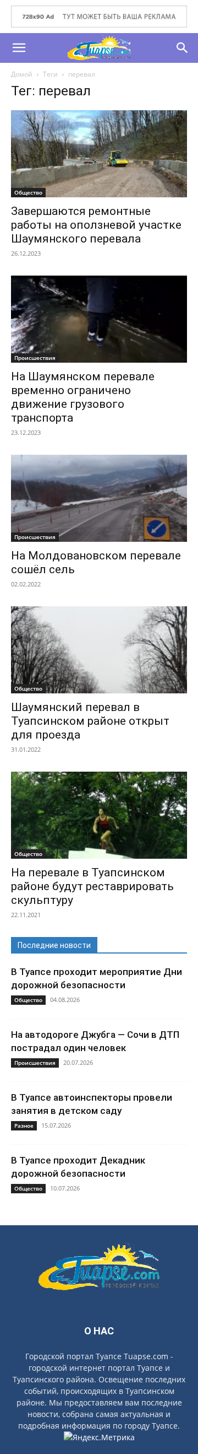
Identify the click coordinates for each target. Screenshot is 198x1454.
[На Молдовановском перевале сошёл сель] (99, 498)
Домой (21, 74)
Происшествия (35, 358)
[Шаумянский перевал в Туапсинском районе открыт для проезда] (99, 649)
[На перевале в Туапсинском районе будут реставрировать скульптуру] (99, 815)
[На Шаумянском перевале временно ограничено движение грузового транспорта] (99, 319)
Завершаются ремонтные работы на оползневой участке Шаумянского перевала (96, 224)
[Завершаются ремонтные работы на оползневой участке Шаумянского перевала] (99, 153)
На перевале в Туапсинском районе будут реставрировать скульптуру (92, 886)
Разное (24, 1125)
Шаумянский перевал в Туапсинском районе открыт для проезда (90, 721)
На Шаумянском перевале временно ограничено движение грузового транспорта (83, 397)
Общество (28, 192)
